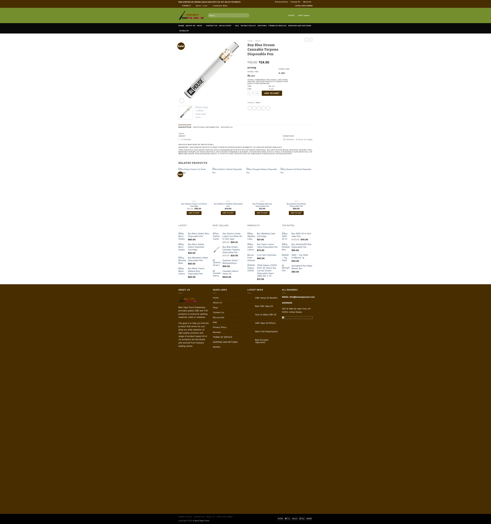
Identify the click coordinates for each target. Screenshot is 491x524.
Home (181, 26)
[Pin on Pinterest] (263, 108)
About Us (307, 2)
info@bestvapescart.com (302, 297)
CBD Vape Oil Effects (265, 323)
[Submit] (247, 15)
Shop (199, 26)
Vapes (257, 41)
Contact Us (295, 2)
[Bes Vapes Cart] (191, 15)
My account (225, 26)
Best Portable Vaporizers (261, 341)
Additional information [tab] (206, 127)
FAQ (237, 26)
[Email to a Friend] (259, 108)
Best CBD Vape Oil (264, 306)
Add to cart (271, 93)
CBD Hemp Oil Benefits (266, 298)
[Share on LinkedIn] (268, 108)
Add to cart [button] (194, 213)
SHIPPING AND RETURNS (299, 26)
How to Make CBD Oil (265, 314)
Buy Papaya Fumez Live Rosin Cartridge (194, 205)
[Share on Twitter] (254, 108)
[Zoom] (181, 100)
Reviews (262, 26)
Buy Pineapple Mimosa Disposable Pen (262, 205)
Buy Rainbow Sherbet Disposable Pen (228, 205)
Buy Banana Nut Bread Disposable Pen (296, 205)
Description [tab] (184, 127)
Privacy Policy (281, 2)
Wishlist (184, 31)
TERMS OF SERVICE (277, 26)
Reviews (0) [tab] (227, 127)
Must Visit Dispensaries (266, 331)
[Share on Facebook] (250, 108)
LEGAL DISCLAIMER (304, 6)
